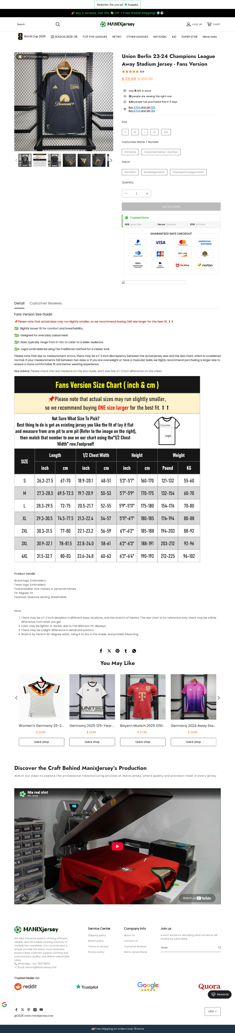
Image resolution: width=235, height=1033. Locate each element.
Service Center (99, 928)
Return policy (96, 941)
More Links (210, 37)
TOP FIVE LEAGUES (95, 37)
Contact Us (131, 941)
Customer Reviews (135, 946)
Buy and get (142, 107)
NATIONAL (160, 37)
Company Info (135, 928)
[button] (16, 160)
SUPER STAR (189, 37)
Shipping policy (97, 935)
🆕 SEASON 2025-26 (64, 37)
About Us (129, 935)
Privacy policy (96, 952)
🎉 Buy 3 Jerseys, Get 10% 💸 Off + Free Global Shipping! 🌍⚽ (117, 13)
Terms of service (98, 946)
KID (174, 37)
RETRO (116, 37)
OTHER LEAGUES (137, 37)
